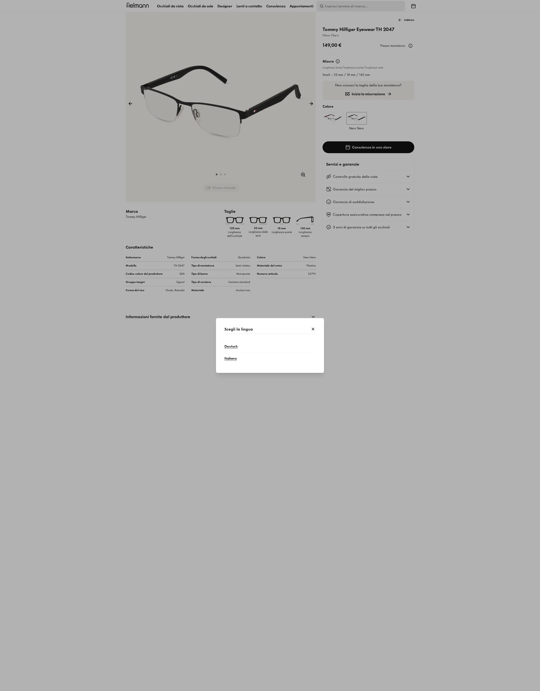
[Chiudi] (313, 329)
